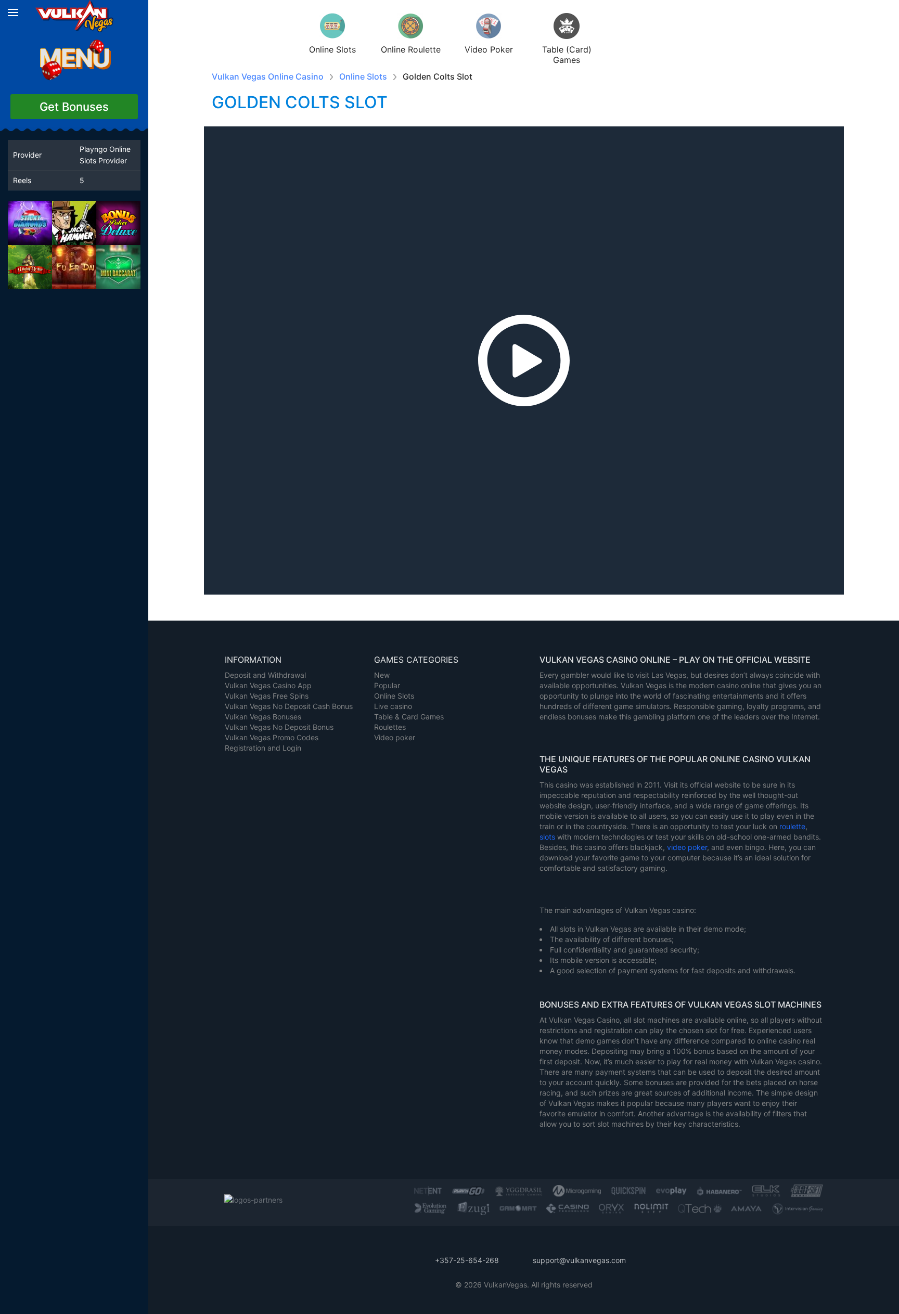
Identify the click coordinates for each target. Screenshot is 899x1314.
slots (548, 836)
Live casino (393, 706)
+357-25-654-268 (467, 1260)
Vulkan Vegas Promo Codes (271, 737)
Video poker (394, 737)
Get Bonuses (74, 106)
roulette (792, 826)
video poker (687, 847)
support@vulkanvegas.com (579, 1260)
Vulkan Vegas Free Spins (267, 695)
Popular (387, 685)
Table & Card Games (409, 716)
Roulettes (390, 727)
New (382, 675)
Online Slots (394, 695)
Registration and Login (263, 747)
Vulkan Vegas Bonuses (263, 716)
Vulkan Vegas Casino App (268, 685)
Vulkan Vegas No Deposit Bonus (279, 727)
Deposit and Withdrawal (265, 675)
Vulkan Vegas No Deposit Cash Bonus (289, 706)
